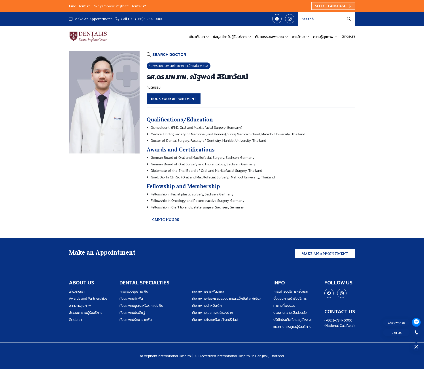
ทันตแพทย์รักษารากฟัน (135, 319)
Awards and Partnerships (88, 298)
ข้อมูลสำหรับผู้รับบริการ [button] (230, 36)
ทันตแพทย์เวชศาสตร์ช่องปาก (212, 312)
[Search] (349, 19)
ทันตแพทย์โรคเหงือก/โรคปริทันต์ (215, 319)
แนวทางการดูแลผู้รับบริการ (292, 326)
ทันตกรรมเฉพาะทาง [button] (269, 36)
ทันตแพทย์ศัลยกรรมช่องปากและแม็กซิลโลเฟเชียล (226, 298)
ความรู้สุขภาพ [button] (323, 36)
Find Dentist (79, 6)
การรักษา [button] (298, 36)
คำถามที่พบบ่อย (284, 305)
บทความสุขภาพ (80, 305)
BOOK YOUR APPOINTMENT (173, 98)
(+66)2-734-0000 (142, 19)
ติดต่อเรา (348, 36)
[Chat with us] (416, 322)
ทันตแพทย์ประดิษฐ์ (132, 312)
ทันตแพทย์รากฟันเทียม (208, 291)
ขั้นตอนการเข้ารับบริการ (290, 298)
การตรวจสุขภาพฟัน (133, 291)
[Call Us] (416, 332)
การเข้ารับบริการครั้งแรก (290, 291)
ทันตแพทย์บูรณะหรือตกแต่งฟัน (141, 305)
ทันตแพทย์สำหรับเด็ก (207, 305)
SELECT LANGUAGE (330, 6)
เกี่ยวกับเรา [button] (197, 36)
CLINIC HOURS (165, 220)
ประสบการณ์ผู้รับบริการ (85, 312)
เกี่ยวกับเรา (77, 291)
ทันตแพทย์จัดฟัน (131, 298)
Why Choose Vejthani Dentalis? (120, 6)
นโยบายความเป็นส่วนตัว (290, 312)
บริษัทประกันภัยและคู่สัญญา (292, 319)
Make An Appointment (92, 19)
